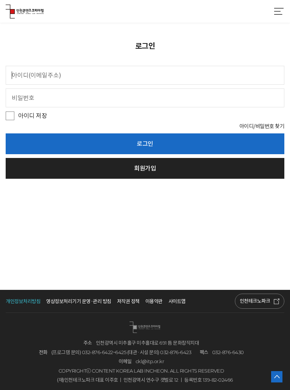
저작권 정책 (128, 301)
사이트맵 (177, 301)
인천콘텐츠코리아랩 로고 (24, 11)
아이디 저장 (32, 115)
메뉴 (278, 11)
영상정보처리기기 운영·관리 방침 (78, 301)
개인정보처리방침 (23, 301)
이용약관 (154, 301)
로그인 (145, 143)
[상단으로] (276, 376)
